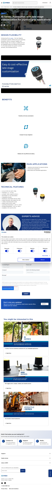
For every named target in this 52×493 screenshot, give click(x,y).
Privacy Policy (4, 488)
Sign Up (22, 470)
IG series (11, 38)
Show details (45, 255)
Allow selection (25, 259)
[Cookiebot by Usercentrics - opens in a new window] (45, 232)
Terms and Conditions (14, 488)
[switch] (19, 251)
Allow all (42, 259)
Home (2, 7)
